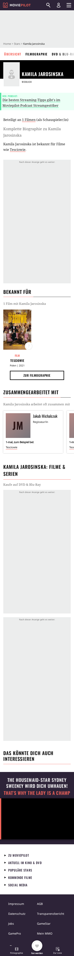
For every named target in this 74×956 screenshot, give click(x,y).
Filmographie (36, 54)
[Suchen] (48, 5)
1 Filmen (29, 119)
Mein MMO (44, 933)
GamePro (14, 933)
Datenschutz (16, 914)
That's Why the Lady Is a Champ (37, 793)
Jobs (11, 924)
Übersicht (12, 54)
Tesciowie (17, 149)
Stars (17, 44)
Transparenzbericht (50, 914)
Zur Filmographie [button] (37, 375)
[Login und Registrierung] (58, 5)
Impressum (16, 904)
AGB (40, 904)
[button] (16, 951)
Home (7, 44)
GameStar (44, 924)
